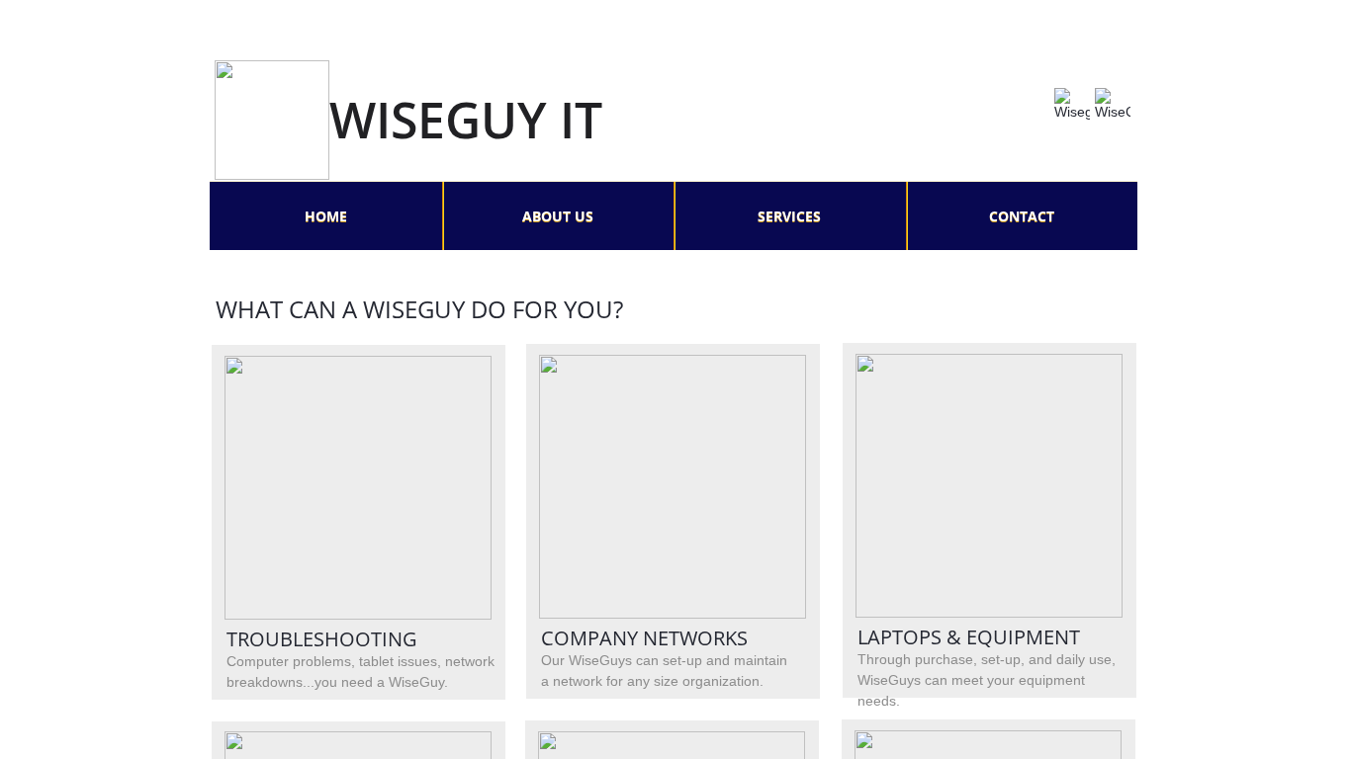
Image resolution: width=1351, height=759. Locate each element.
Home (326, 216)
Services (789, 216)
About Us (557, 216)
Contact (1021, 216)
